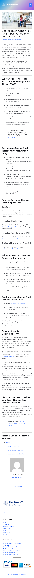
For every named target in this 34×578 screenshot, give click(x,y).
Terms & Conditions (9, 526)
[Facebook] (4, 512)
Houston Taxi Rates (9, 552)
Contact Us (6, 532)
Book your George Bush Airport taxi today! (17, 423)
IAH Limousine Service (10, 549)
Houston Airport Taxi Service (12, 543)
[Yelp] (9, 512)
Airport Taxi (6, 39)
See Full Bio (16, 477)
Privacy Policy (7, 528)
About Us (6, 524)
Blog (4, 530)
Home (5, 534)
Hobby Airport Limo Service (12, 547)
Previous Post (17, 486)
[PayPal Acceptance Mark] (17, 564)
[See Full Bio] (22, 478)
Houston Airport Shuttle (10, 554)
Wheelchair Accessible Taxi (11, 551)
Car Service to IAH (8, 545)
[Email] (13, 512)
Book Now (6, 523)
